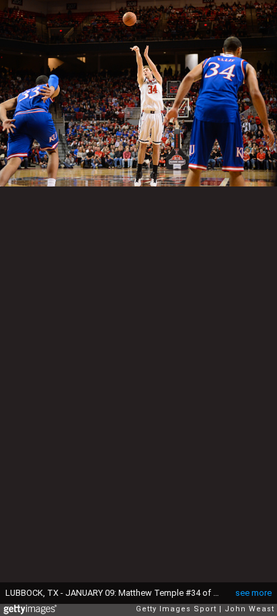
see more (253, 593)
